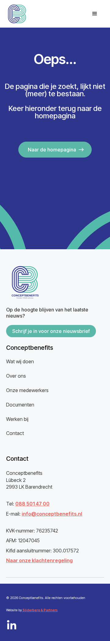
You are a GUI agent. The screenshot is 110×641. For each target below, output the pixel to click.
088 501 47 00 (32, 504)
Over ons (16, 376)
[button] (95, 14)
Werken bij (17, 419)
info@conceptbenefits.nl (52, 514)
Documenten (20, 405)
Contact (15, 433)
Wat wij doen (20, 361)
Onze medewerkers (27, 390)
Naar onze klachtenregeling (39, 560)
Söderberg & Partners (40, 610)
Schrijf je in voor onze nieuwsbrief (51, 331)
